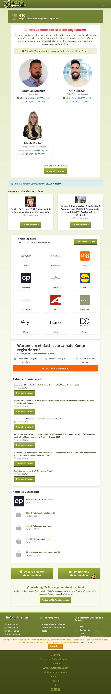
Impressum (55, 676)
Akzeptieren (55, 646)
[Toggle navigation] (104, 4)
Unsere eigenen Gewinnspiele (34, 573)
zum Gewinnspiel (31, 224)
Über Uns (55, 654)
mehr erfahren (86, 642)
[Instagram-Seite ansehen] (59, 689)
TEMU (82, 633)
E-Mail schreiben (56, 171)
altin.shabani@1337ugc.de (79, 98)
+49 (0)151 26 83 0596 (35, 101)
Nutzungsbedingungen (55, 672)
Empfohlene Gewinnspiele (85, 574)
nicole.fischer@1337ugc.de (35, 150)
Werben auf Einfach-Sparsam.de (55, 600)
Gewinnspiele (13, 634)
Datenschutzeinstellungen (55, 667)
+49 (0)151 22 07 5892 (79, 101)
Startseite (12, 624)
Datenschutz (55, 663)
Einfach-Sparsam (17, 617)
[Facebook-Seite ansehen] (52, 689)
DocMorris (84, 630)
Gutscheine (13, 630)
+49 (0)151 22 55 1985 (35, 154)
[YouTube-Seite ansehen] (55, 689)
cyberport (84, 636)
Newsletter (13, 627)
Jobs (55, 685)
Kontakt (55, 680)
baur (81, 626)
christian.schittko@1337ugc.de (35, 98)
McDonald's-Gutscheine (53, 627)
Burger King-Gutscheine (53, 624)
